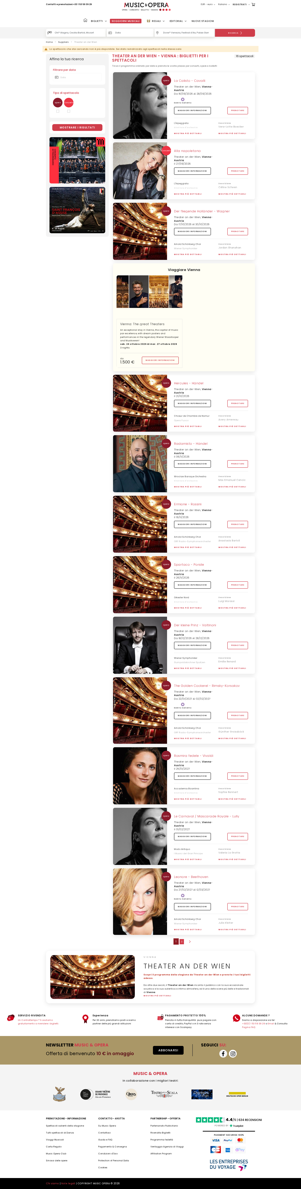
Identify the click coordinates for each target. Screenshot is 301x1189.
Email (271, 1023)
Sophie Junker (227, 605)
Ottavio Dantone (183, 796)
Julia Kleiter (225, 923)
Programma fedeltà (161, 1139)
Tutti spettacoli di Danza (60, 1132)
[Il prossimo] (189, 941)
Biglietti (97, 21)
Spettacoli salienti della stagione (65, 1125)
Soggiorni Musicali (126, 21)
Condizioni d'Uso (108, 1153)
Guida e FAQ (105, 1139)
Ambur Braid (226, 252)
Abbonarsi (168, 1050)
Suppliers (63, 42)
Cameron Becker (229, 257)
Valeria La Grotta (229, 852)
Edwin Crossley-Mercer (233, 424)
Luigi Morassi (226, 601)
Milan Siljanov (227, 136)
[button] (209, 4)
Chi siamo (52, 1183)
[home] (146, 7)
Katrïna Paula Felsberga (233, 489)
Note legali (68, 1183)
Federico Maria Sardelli (187, 861)
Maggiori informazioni (192, 110)
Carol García (226, 550)
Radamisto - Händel (190, 443)
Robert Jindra (182, 256)
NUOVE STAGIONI (203, 21)
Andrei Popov (226, 741)
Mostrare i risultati (77, 127)
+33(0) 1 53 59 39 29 (253, 1023)
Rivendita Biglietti (160, 1132)
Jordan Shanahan (229, 247)
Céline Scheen (227, 187)
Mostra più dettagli (188, 133)
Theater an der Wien (187, 86)
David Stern (180, 428)
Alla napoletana (187, 151)
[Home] (85, 20)
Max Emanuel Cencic (232, 480)
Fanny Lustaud (227, 484)
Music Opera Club (56, 1153)
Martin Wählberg (183, 605)
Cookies (102, 1167)
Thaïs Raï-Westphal (231, 428)
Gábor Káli (180, 670)
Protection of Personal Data (113, 1160)
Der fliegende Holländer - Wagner (202, 211)
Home (49, 42)
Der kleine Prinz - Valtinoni (195, 625)
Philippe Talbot (228, 862)
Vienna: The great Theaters (142, 324)
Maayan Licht (227, 801)
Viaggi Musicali (55, 1139)
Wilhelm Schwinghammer (235, 666)
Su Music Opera (107, 1125)
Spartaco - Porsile (189, 564)
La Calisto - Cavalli (189, 81)
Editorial (176, 21)
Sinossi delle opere (56, 1160)
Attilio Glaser (226, 927)
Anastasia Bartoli (229, 540)
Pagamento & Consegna (112, 1146)
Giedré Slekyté (182, 931)
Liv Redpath (225, 736)
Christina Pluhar (183, 131)
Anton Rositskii (227, 545)
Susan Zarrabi (227, 671)
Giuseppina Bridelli (230, 857)
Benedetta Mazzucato (232, 192)
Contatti (51, 4)
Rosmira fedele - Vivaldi (193, 756)
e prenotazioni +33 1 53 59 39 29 (74, 4)
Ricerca (233, 33)
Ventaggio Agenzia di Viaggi (167, 1146)
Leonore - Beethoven (191, 877)
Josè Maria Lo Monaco (232, 610)
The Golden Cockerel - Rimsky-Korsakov (207, 686)
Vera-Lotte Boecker (231, 126)
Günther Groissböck (231, 731)
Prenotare (237, 110)
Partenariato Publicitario (164, 1125)
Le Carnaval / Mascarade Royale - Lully (206, 816)
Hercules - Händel (188, 383)
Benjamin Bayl (182, 484)
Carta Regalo (53, 1146)
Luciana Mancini (228, 131)
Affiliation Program (161, 1153)
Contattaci (104, 1132)
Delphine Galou (228, 797)
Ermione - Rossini (188, 504)
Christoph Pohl (227, 932)
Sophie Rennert (228, 792)
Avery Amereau (228, 419)
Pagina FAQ (248, 1027)
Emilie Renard (227, 661)
